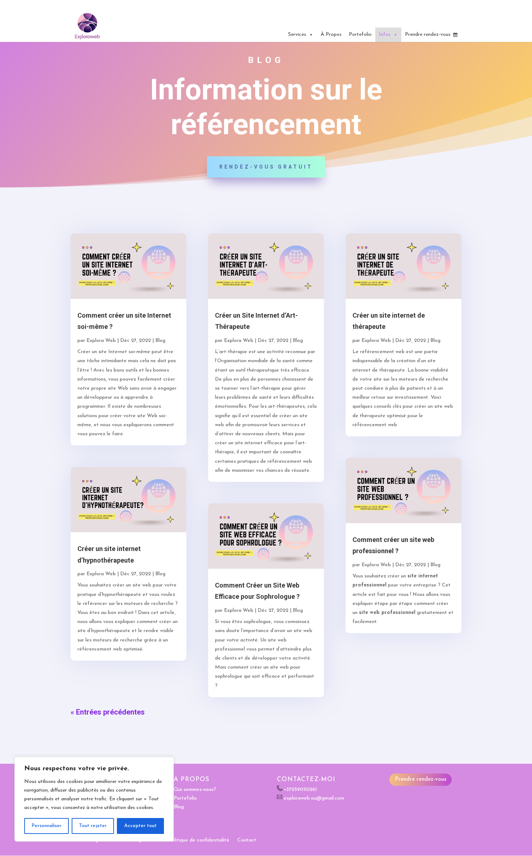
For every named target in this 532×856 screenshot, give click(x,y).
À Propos (331, 34)
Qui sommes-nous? (195, 789)
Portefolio (360, 34)
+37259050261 (300, 789)
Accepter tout (140, 826)
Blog (160, 340)
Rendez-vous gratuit (266, 167)
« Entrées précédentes (108, 712)
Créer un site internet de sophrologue (421, 5)
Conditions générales (136, 840)
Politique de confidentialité (198, 840)
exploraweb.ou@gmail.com (314, 798)
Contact (246, 840)
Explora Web (101, 340)
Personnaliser (46, 826)
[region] (94, 799)
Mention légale (88, 840)
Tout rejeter (93, 826)
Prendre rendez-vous (428, 34)
